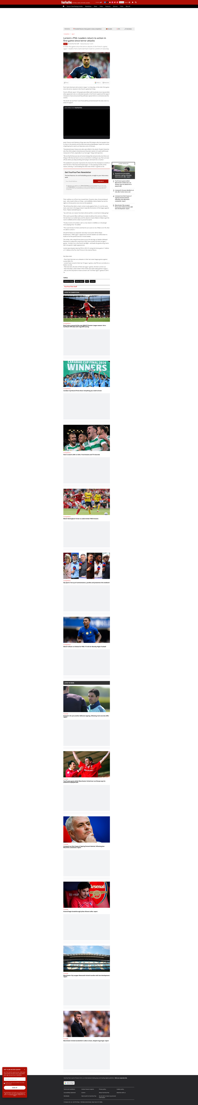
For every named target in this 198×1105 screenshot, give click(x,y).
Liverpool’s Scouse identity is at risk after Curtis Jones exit (124, 191)
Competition (66, 34)
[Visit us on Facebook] (105, 2)
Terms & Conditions (13, 1094)
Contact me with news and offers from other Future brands (14, 1083)
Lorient (93, 281)
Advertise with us (121, 1092)
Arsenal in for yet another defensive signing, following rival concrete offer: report (123, 175)
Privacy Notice (71, 187)
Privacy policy (102, 1089)
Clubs (121, 6)
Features (108, 6)
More (127, 6)
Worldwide (66, 1096)
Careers (83, 1092)
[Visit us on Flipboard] (115, 2)
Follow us (99, 82)
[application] (86, 122)
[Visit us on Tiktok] (117, 2)
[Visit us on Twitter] (107, 2)
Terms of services (85, 185)
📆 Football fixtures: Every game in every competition (87, 29)
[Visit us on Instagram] (112, 2)
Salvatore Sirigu (68, 281)
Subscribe (121, 2)
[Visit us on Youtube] (110, 2)
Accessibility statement (70, 1092)
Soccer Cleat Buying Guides (75, 6)
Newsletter (88, 6)
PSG (87, 281)
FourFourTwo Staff (74, 43)
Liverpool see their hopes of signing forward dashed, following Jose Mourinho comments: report (123, 198)
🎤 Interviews (128, 29)
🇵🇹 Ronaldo (109, 29)
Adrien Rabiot (80, 281)
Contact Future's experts (87, 1089)
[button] (136, 2)
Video (101, 6)
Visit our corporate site (121, 1078)
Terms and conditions (69, 1089)
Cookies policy (120, 1089)
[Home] (63, 6)
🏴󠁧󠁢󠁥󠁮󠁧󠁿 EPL (118, 29)
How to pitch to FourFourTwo (88, 1096)
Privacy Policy (20, 1093)
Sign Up (14, 1088)
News (95, 6)
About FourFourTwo (104, 1092)
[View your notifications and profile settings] (132, 2)
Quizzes (115, 6)
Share (67, 82)
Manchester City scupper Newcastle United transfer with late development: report (124, 207)
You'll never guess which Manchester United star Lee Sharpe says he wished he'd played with (123, 183)
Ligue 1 (73, 34)
